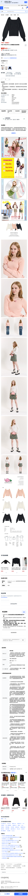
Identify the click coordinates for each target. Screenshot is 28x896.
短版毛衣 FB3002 (5, 843)
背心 (5, 818)
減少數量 (9, 79)
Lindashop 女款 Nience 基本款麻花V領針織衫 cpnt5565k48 (12, 853)
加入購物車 (7, 894)
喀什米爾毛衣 (3, 830)
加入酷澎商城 (18, 867)
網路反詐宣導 (3, 869)
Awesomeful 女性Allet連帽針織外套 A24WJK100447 (11, 850)
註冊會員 (22, 5)
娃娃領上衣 (19, 823)
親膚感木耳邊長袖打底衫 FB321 (7, 848)
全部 (2, 11)
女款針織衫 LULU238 (6, 838)
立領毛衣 (2, 825)
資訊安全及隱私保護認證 (10, 867)
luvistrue (13, 830)
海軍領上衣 (14, 825)
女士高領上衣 (3, 823)
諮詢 (24, 612)
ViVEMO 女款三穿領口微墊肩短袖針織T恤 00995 (10, 837)
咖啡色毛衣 (17, 827)
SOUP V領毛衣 (4, 851)
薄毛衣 (19, 825)
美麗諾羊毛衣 (23, 827)
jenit (23, 823)
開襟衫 (2, 818)
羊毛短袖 (8, 830)
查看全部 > (13, 772)
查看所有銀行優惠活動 (10, 75)
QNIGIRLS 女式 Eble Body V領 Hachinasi (9, 842)
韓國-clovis (14, 823)
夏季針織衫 (7, 827)
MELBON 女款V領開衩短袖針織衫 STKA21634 (10, 840)
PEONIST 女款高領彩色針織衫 (7, 835)
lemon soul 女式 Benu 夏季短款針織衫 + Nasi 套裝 (11, 846)
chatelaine (9, 823)
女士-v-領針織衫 (8, 825)
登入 (19, 5)
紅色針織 (12, 827)
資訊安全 (2, 867)
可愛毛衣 (2, 827)
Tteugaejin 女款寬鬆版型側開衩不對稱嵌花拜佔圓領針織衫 (12, 856)
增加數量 (2, 79)
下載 (26, 2)
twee (22, 825)
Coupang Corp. (10, 58)
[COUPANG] (5, 878)
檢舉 (23, 640)
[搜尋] (25, 11)
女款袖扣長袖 (4, 858)
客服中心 (25, 5)
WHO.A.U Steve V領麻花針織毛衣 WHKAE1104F (10, 845)
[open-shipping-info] (13, 55)
